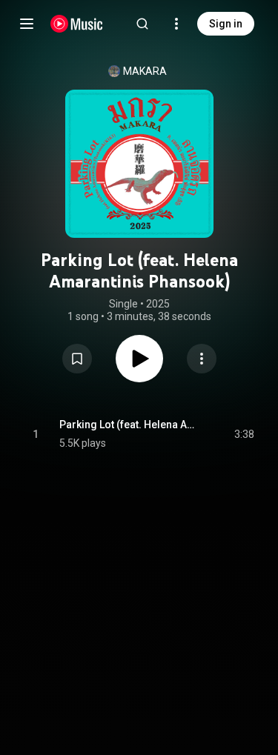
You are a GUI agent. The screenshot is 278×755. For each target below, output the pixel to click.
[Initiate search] (142, 24)
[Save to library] (77, 358)
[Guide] (27, 24)
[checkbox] (244, 434)
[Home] (76, 24)
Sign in (225, 24)
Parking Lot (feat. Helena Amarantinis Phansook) (129, 424)
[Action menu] (201, 358)
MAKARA (145, 71)
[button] (77, 358)
